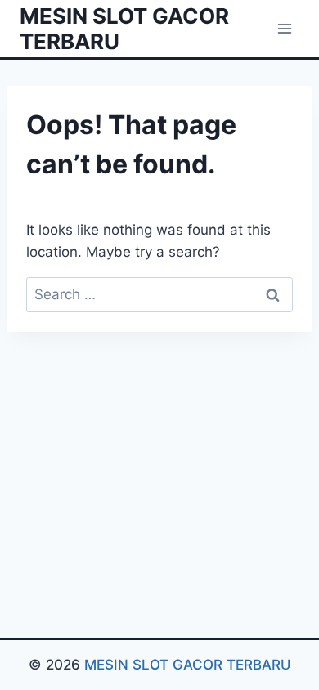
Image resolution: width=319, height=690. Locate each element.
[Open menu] (284, 28)
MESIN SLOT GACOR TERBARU (187, 664)
